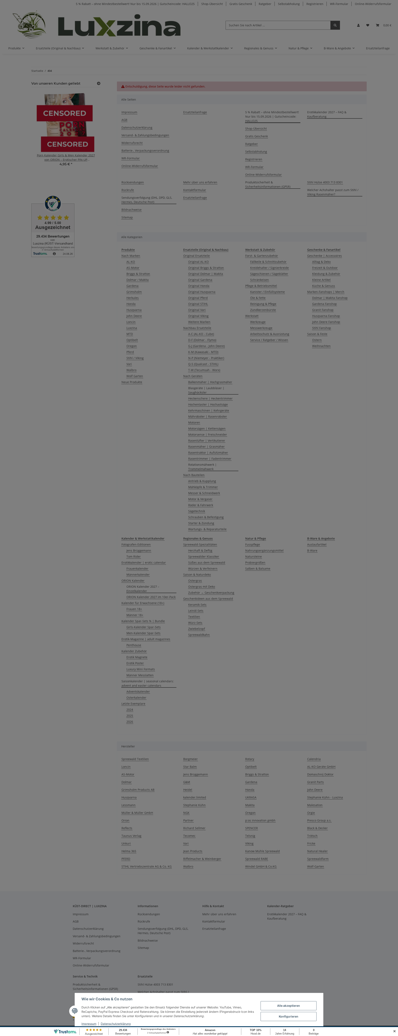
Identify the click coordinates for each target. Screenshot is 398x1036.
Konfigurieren (288, 1016)
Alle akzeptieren (288, 1005)
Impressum (88, 1023)
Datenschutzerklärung (116, 1023)
